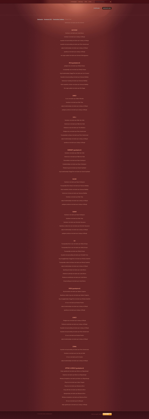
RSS (86, 1)
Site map (81, 1)
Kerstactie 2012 (107, 8)
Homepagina (74, 1)
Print (90, 1)
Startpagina (97, 8)
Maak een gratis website (96, 414)
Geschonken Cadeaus (58, 19)
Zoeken (110, 2)
